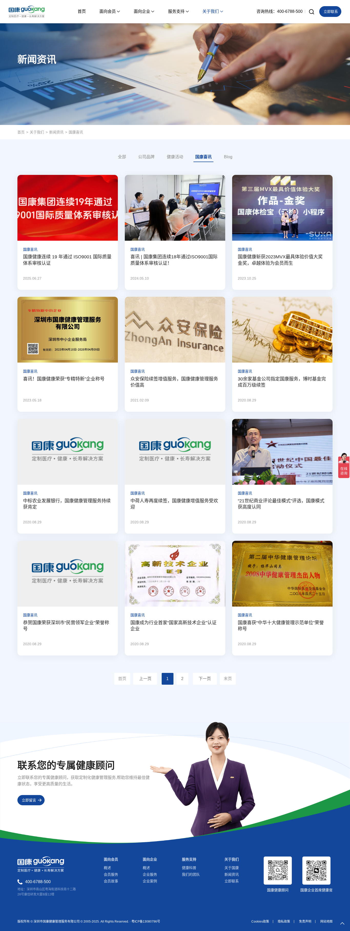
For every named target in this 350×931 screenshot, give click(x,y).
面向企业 (150, 859)
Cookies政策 (260, 921)
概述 (107, 868)
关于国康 (231, 868)
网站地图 (326, 921)
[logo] (26, 11)
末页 (228, 678)
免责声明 (305, 921)
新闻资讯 (56, 132)
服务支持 (189, 859)
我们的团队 (191, 874)
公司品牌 (146, 157)
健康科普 (189, 868)
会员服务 (111, 874)
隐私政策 (284, 921)
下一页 (205, 678)
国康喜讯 (76, 132)
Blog (228, 157)
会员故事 (111, 881)
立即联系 (231, 881)
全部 (122, 157)
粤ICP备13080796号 (145, 921)
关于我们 (37, 132)
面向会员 (111, 859)
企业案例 (150, 881)
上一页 (145, 678)
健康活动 (175, 157)
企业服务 (150, 874)
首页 (21, 132)
